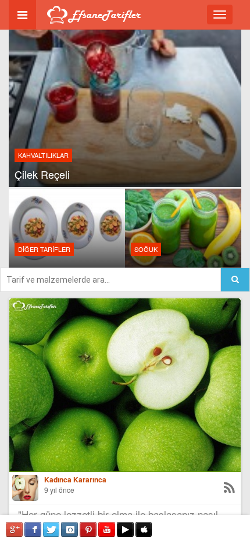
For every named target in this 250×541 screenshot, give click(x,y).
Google (14, 529)
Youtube (106, 529)
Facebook (32, 529)
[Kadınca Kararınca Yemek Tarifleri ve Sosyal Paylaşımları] (25, 488)
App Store (143, 529)
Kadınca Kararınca (75, 480)
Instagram (69, 529)
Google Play (125, 529)
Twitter (51, 529)
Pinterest (88, 529)
